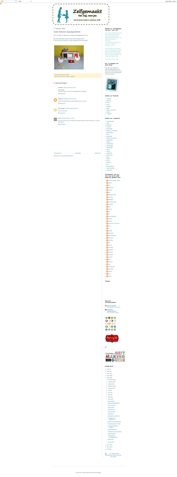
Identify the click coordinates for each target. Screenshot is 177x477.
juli (109, 390)
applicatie (108, 98)
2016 (108, 369)
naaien (108, 112)
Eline (109, 206)
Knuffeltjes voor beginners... (112, 419)
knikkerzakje (109, 140)
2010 (108, 447)
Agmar (110, 182)
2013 (108, 375)
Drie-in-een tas (111, 405)
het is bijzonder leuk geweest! (113, 307)
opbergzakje (109, 147)
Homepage (78, 153)
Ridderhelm (111, 439)
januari (110, 442)
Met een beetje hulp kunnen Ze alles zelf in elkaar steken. (69, 38)
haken (108, 104)
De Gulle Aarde (112, 202)
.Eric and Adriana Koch (114, 180)
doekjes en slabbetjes (111, 130)
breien (108, 102)
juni (109, 392)
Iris (109, 214)
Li (108, 228)
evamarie (110, 254)
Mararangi (110, 233)
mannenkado (109, 143)
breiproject (110, 414)
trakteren (108, 162)
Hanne (110, 209)
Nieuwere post (57, 153)
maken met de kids (62, 76)
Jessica (110, 218)
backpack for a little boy (114, 416)
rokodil (110, 271)
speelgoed (72, 76)
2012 (108, 377)
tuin (107, 164)
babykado (108, 125)
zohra (59, 118)
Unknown (60, 98)
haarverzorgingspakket (113, 403)
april (109, 397)
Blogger (99, 472)
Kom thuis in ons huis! (113, 223)
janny (109, 259)
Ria (109, 242)
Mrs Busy (110, 240)
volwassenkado (110, 168)
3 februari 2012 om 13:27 (69, 87)
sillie (109, 273)
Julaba (110, 221)
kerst (107, 134)
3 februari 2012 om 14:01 (70, 98)
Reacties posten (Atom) (67, 155)
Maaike (110, 230)
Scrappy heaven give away (114, 431)
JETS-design (61, 108)
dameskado (109, 128)
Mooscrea (110, 238)
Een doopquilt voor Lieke (114, 424)
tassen (108, 160)
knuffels (108, 142)
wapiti (109, 276)
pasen (108, 149)
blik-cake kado (111, 411)
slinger (108, 151)
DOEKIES (110, 199)
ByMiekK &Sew (112, 194)
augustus (110, 388)
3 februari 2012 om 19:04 (71, 108)
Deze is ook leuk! (111, 305)
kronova (110, 261)
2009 (108, 449)
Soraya (110, 245)
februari (110, 401)
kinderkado (109, 136)
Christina (110, 197)
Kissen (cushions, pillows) (113, 312)
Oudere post (98, 153)
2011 (108, 445)
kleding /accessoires (111, 138)
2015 (108, 371)
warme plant (111, 407)
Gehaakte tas (111, 409)
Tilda (107, 123)
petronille (110, 269)
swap (107, 157)
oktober (110, 384)
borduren (108, 100)
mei (109, 394)
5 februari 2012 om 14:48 (68, 118)
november (110, 382)
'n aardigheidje (110, 121)
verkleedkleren (110, 166)
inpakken (108, 106)
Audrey (110, 190)
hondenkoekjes (112, 433)
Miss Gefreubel (112, 235)
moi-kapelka (111, 266)
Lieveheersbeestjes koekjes (113, 426)
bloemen (108, 127)
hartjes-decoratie (112, 429)
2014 (108, 373)
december (110, 379)
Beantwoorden (61, 93)
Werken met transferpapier (114, 421)
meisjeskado (109, 145)
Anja (109, 185)
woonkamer (109, 170)
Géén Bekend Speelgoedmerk (112, 436)
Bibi (109, 192)
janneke (110, 257)
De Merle (110, 204)
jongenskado (109, 132)
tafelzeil (108, 158)
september (111, 386)
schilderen (109, 113)
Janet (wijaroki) (112, 216)
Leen (109, 226)
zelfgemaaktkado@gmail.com (112, 69)
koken (108, 108)
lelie (109, 264)
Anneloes (110, 187)
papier (68, 76)
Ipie (109, 211)
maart (109, 399)
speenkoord (109, 155)
